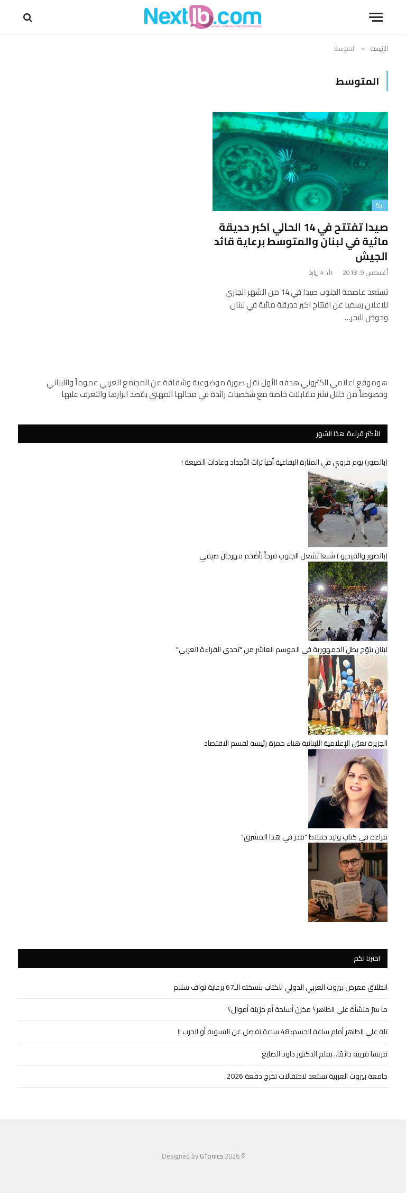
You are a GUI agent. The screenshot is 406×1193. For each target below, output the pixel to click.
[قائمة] (376, 17)
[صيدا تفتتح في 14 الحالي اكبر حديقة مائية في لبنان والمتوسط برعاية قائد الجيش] (300, 161)
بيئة (380, 205)
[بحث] (28, 17)
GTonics (211, 1156)
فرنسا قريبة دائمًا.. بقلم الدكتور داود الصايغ (324, 1054)
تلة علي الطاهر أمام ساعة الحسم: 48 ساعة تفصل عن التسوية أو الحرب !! (282, 1031)
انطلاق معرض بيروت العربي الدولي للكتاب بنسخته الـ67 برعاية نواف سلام (280, 987)
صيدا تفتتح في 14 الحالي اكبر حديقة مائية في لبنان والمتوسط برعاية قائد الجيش (301, 241)
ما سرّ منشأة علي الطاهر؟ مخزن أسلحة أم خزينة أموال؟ (307, 1009)
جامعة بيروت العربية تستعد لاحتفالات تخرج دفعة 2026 (306, 1076)
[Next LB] (203, 17)
